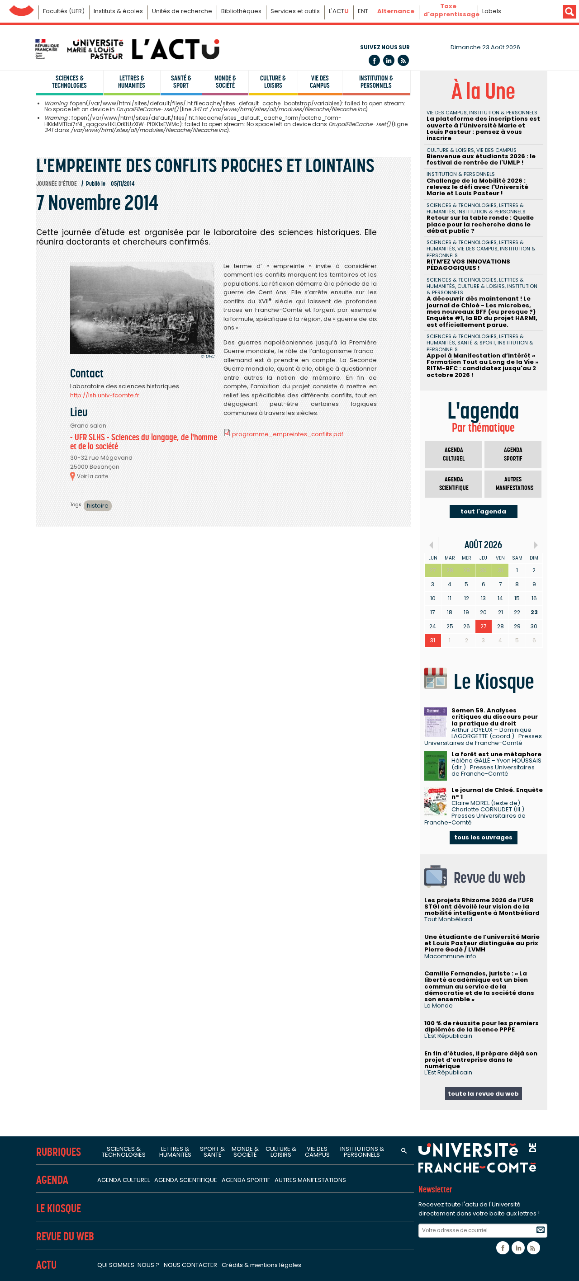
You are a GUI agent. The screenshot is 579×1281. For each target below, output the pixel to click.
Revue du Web (65, 1236)
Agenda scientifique (454, 484)
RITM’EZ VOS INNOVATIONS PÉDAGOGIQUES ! (468, 264)
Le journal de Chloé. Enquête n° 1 (497, 793)
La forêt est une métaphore (496, 754)
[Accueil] (126, 49)
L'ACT (339, 11)
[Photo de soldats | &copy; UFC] (142, 308)
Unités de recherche (182, 11)
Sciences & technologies (69, 81)
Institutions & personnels (362, 1151)
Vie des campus (320, 81)
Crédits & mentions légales (261, 1265)
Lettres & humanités (131, 81)
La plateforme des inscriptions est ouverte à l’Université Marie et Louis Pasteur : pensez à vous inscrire (483, 128)
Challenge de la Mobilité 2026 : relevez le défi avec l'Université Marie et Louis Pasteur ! (477, 187)
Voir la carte (92, 476)
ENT (363, 11)
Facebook (374, 60)
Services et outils (295, 11)
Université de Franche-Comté (21, 8)
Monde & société (225, 81)
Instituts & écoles (118, 11)
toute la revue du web (483, 1093)
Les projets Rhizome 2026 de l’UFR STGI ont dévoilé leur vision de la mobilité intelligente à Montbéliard (482, 907)
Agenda (52, 1180)
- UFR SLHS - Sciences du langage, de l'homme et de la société (143, 442)
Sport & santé (212, 1151)
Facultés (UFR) (64, 11)
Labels (491, 11)
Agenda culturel (454, 454)
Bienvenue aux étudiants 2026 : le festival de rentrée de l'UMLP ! (481, 159)
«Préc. (431, 545)
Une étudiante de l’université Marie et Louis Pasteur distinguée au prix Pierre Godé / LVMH (482, 943)
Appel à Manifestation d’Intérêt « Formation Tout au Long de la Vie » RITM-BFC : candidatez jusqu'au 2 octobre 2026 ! (482, 365)
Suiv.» (536, 545)
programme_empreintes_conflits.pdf (287, 434)
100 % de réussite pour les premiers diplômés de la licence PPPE (481, 1026)
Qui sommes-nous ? (128, 1265)
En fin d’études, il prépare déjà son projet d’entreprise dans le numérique (480, 1060)
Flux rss (403, 60)
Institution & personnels (376, 81)
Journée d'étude (56, 184)
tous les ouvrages (483, 837)
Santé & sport (181, 81)
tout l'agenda (483, 511)
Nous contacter (190, 1265)
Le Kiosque (58, 1208)
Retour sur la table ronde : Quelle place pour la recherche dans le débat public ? (480, 224)
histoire (98, 505)
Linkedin (388, 60)
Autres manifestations (514, 484)
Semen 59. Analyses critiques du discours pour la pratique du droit (494, 717)
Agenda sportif (513, 454)
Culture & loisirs (273, 81)
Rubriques (58, 1152)
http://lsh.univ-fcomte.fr (104, 395)
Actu (46, 1265)
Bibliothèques (241, 11)
